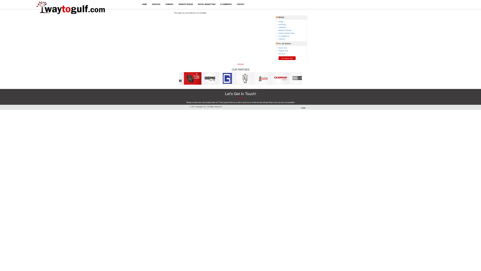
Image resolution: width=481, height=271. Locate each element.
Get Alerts (282, 53)
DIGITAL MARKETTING (286, 33)
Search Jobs (283, 48)
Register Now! (283, 51)
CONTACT (282, 39)
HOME (281, 22)
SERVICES (282, 24)
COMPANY (282, 27)
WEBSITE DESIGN (285, 30)
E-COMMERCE (284, 36)
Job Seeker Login (287, 58)
